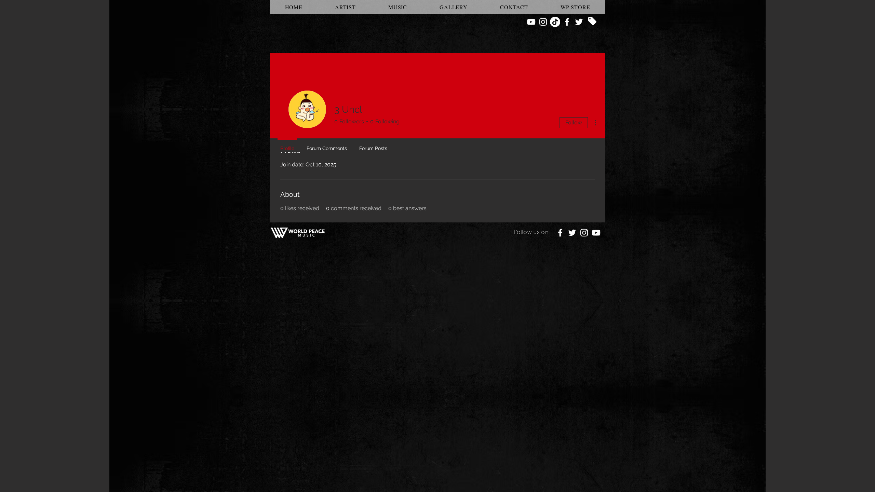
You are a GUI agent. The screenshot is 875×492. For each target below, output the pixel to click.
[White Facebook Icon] (567, 22)
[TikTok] (555, 22)
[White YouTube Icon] (531, 22)
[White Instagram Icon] (543, 22)
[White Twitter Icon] (579, 22)
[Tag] (592, 21)
